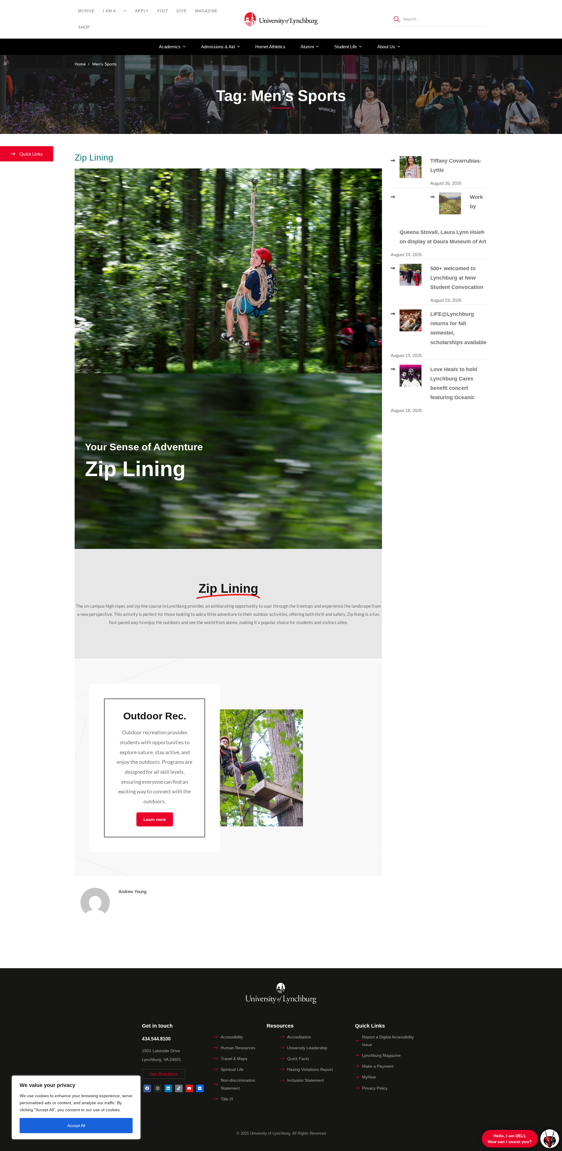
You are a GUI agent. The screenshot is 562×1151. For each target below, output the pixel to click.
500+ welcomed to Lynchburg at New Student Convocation (456, 278)
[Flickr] (200, 1088)
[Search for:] (440, 18)
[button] (163, 1074)
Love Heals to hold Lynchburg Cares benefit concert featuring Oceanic (453, 383)
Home (80, 64)
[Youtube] (189, 1088)
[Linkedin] (168, 1088)
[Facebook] (147, 1088)
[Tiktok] (179, 1088)
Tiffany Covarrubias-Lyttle (456, 165)
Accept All (76, 1125)
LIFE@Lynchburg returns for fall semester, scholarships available (458, 328)
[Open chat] (549, 1138)
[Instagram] (158, 1088)
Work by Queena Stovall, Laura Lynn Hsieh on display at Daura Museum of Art (443, 219)
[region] (76, 1107)
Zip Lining (94, 157)
